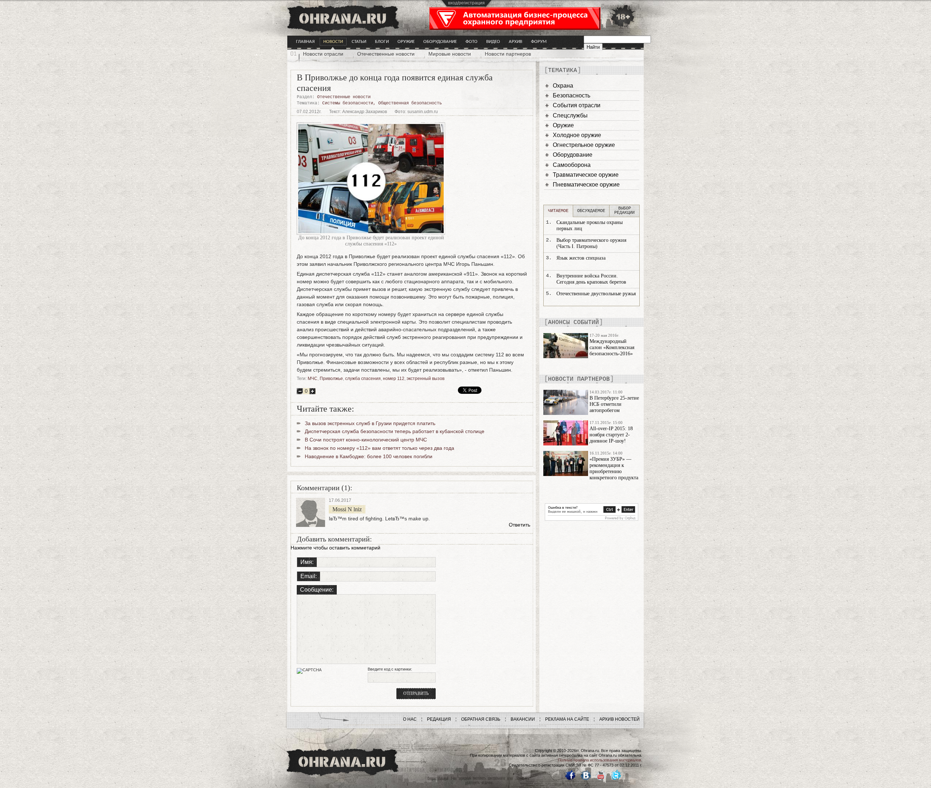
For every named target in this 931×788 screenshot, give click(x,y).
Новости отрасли (323, 54)
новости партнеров (579, 379)
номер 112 (393, 378)
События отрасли (576, 105)
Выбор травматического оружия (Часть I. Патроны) (591, 243)
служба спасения (363, 378)
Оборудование (440, 41)
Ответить (519, 525)
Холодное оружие (577, 135)
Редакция (439, 719)
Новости (333, 41)
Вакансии (523, 719)
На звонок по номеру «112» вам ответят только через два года (379, 448)
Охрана (563, 86)
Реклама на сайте (567, 719)
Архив (515, 41)
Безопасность (571, 95)
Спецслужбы (570, 115)
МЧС (312, 378)
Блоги (382, 41)
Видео (493, 41)
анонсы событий (573, 322)
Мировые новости (449, 54)
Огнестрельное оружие (584, 145)
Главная (305, 41)
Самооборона (572, 165)
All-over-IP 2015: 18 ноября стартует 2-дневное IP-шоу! (611, 435)
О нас (410, 719)
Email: (308, 576)
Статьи (359, 41)
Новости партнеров (508, 54)
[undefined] (591, 519)
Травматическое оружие (586, 175)
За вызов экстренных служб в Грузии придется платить (370, 423)
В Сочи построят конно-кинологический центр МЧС (366, 440)
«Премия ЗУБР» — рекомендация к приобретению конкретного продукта (614, 468)
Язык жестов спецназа (581, 258)
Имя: (306, 562)
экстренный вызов (425, 378)
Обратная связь (480, 719)
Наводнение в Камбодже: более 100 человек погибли (368, 456)
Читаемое (558, 210)
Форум (539, 41)
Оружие (406, 41)
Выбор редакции (624, 210)
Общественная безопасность (410, 103)
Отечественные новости (386, 54)
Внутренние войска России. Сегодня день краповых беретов (591, 279)
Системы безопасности (347, 103)
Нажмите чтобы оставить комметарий (335, 548)
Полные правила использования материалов (599, 760)
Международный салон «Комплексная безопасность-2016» (612, 347)
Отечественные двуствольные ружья (596, 293)
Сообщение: (316, 590)
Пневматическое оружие (586, 184)
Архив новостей (619, 719)
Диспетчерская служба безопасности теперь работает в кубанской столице (394, 431)
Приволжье (331, 378)
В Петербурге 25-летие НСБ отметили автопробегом (614, 404)
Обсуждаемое (591, 210)
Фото (472, 41)
